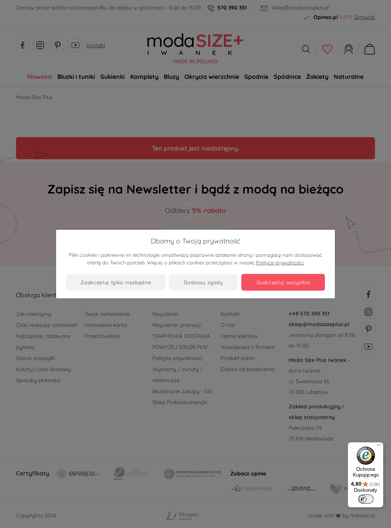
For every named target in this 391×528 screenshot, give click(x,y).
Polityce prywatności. (280, 262)
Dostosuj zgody (203, 282)
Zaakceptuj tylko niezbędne (116, 282)
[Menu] (378, 446)
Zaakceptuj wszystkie (283, 282)
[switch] (365, 499)
